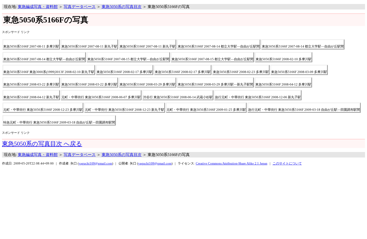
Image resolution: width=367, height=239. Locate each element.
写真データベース (80, 6)
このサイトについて (287, 163)
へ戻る (42, 143)
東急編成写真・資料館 (38, 6)
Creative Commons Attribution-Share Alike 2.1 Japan (231, 163)
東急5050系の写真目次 (122, 6)
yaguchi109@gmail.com (95, 163)
